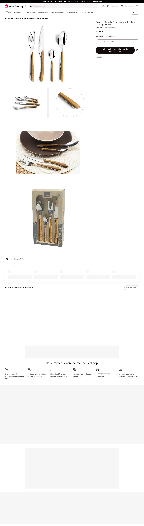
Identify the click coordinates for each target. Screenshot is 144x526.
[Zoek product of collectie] (31, 6)
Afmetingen (110, 36)
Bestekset (45, 18)
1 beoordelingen (110, 27)
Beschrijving (100, 36)
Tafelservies (32, 18)
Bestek (39, 18)
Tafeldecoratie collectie (21, 18)
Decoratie (10, 18)
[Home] (5, 18)
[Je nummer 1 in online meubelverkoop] (15, 6)
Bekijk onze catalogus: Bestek (14, 259)
